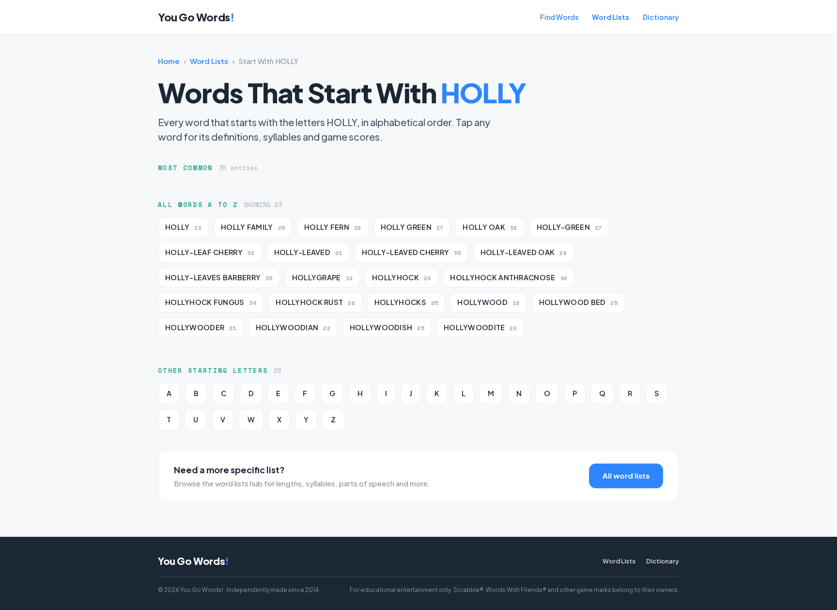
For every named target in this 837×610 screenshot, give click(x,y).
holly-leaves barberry (219, 277)
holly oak (490, 227)
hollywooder (200, 327)
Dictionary (661, 17)
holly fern (332, 227)
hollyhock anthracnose (508, 277)
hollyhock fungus (210, 302)
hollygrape (322, 277)
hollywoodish (387, 327)
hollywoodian (293, 327)
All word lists (626, 475)
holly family (253, 227)
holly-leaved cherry (411, 252)
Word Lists (610, 17)
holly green (412, 227)
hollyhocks (406, 302)
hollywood (488, 302)
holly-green (569, 227)
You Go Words (196, 17)
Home (169, 60)
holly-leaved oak (523, 252)
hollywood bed (578, 302)
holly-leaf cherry (210, 252)
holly (183, 227)
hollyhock (401, 277)
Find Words (559, 17)
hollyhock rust (315, 302)
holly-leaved (308, 252)
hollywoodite (480, 327)
